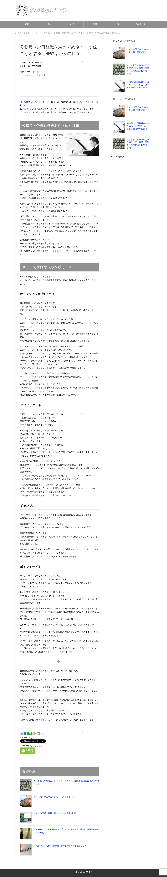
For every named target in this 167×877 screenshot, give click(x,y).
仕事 (95, 24)
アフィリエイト (27, 220)
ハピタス (49, 652)
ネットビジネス (33, 75)
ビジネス (36, 72)
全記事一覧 (140, 24)
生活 (49, 24)
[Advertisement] (82, 78)
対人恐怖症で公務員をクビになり (35, 102)
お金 (72, 24)
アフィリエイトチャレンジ (84, 475)
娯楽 (118, 24)
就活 (44, 75)
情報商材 (91, 223)
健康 (27, 24)
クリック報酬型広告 (29, 492)
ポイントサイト (27, 576)
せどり (33, 306)
